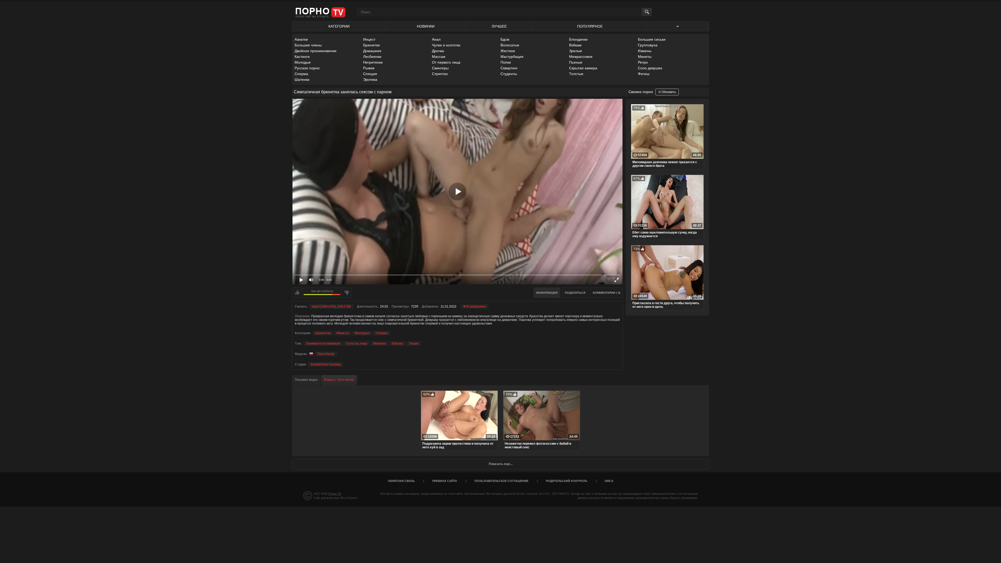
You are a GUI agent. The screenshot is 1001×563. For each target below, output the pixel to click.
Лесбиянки (372, 56)
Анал (436, 39)
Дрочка (438, 51)
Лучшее (499, 26)
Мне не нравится (346, 292)
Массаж (438, 56)
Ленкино (379, 343)
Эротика (370, 79)
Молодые (303, 62)
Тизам (413, 343)
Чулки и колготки (446, 45)
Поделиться (575, 292)
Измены (644, 51)
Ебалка (397, 343)
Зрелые (575, 51)
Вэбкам (575, 45)
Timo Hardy (325, 354)
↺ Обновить (667, 92)
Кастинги (302, 56)
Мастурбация (511, 56)
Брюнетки (371, 45)
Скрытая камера (583, 68)
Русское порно (307, 68)
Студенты (508, 74)
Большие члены (308, 45)
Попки (505, 62)
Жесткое (507, 51)
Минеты (644, 56)
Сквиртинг (509, 68)
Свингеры (440, 68)
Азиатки (301, 39)
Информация (547, 292)
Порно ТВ (334, 493)
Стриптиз (440, 74)
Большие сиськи (652, 39)
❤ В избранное (474, 306)
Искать (647, 12)
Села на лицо (356, 343)
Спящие (370, 74)
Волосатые (509, 45)
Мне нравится (297, 292)
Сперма (301, 74)
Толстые (576, 74)
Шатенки (302, 79)
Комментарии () (606, 292)
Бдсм (504, 39)
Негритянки (373, 62)
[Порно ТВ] (320, 12)
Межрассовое (581, 56)
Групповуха (647, 45)
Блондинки (578, 39)
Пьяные (575, 62)
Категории (339, 26)
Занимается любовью (323, 343)
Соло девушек (650, 68)
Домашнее (372, 51)
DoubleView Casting (325, 364)
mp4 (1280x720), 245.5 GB (331, 306)
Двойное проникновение (316, 51)
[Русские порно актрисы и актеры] (310, 354)
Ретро (643, 62)
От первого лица (446, 62)
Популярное (590, 26)
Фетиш (643, 74)
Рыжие (369, 68)
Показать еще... (500, 464)
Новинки (426, 26)
